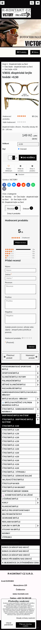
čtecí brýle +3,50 (10, 449)
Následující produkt (30, 356)
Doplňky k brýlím (11, 526)
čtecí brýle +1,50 (10, 434)
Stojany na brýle (11, 529)
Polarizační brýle (11, 381)
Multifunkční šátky (12, 514)
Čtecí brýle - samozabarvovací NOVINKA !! (18, 410)
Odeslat (31, 347)
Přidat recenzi (20, 243)
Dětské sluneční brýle (14, 385)
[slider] (21, 116)
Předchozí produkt (10, 356)
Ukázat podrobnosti (8, 624)
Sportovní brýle (10, 373)
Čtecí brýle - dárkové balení (17, 476)
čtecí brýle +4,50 (10, 457)
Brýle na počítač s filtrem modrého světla (17, 404)
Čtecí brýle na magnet (13, 487)
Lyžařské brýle (10, 499)
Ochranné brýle (10, 518)
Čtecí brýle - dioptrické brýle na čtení (17, 421)
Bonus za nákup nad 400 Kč (15, 547)
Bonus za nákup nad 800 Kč (15, 551)
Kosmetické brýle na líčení (18, 495)
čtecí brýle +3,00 (10, 445)
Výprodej (7, 537)
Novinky (8, 197)
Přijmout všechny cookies (25, 625)
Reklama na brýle (11, 522)
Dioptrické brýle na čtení (14, 202)
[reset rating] (22, 338)
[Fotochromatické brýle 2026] (20, 46)
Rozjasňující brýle (12, 388)
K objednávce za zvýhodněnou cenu (20, 563)
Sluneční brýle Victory (14, 377)
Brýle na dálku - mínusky (15, 399)
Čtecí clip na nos (10, 483)
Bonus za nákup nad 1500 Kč (16, 555)
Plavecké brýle (10, 506)
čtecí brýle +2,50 (10, 441)
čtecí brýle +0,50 (20, 199)
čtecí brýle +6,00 (10, 468)
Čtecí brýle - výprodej (13, 472)
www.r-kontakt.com (20, 594)
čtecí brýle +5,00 (10, 460)
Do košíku (28, 157)
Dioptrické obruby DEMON (15, 491)
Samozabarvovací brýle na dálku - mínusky (20, 393)
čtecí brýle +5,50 (10, 464)
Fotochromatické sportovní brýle (16, 368)
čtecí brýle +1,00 (10, 430)
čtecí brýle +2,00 (10, 437)
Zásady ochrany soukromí (25, 618)
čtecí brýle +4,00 (10, 453)
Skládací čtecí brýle (13, 480)
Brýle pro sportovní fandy (16, 510)
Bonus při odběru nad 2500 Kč (17, 559)
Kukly (5, 503)
